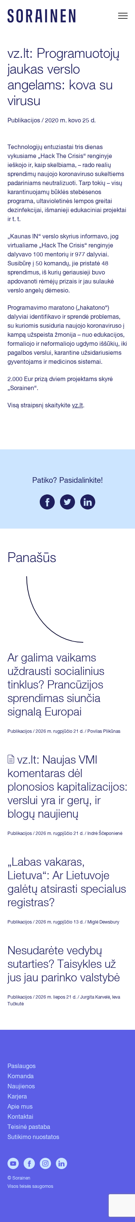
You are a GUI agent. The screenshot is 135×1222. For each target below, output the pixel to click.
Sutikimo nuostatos (33, 1138)
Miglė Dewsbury (103, 922)
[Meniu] (123, 16)
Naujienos (21, 1087)
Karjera (17, 1097)
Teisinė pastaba (29, 1127)
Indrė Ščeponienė (104, 834)
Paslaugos (22, 1067)
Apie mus (20, 1107)
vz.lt (77, 406)
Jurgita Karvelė (95, 997)
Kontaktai (20, 1117)
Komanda (21, 1077)
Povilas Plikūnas (103, 731)
